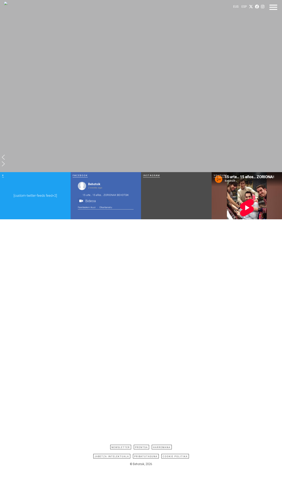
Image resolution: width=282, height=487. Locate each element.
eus (236, 6)
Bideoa (90, 201)
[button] (141, 157)
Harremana (162, 447)
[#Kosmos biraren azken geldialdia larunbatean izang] (158, 210)
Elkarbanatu (106, 207)
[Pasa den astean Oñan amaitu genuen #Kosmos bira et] (194, 186)
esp (244, 6)
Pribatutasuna (146, 456)
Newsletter (120, 447)
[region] (141, 86)
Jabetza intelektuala (112, 456)
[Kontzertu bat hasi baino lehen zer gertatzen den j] (194, 210)
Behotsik (94, 184)
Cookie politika (175, 456)
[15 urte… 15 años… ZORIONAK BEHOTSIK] (158, 186)
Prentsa (141, 447)
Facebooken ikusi (87, 207)
